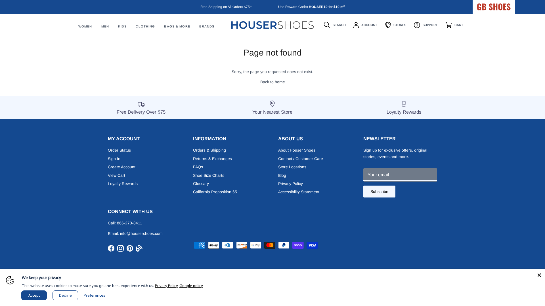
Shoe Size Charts (208, 175)
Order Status (119, 150)
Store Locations (292, 167)
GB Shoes (508, 4)
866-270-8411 (129, 223)
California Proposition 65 (215, 192)
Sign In (114, 158)
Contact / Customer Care (300, 158)
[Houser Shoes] (272, 25)
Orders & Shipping (209, 150)
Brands (207, 26)
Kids (122, 26)
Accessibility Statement (298, 192)
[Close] (539, 274)
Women (85, 26)
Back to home (272, 82)
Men (105, 26)
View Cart (116, 175)
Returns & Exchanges (212, 158)
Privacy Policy (290, 183)
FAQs (198, 167)
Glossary (201, 183)
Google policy (191, 285)
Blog (282, 175)
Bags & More (177, 26)
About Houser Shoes (296, 150)
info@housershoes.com (141, 233)
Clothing (145, 26)
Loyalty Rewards (123, 183)
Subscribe (379, 191)
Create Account (121, 167)
